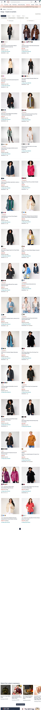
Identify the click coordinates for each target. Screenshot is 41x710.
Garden (32, 4)
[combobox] (20, 2)
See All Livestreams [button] (20, 704)
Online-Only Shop (21, 4)
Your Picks (6, 4)
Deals (2, 4)
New (10, 4)
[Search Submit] (31, 2)
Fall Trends (14, 4)
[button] (2, 2)
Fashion (36, 4)
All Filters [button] (11, 20)
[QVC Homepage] (1, 9)
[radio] (1, 41)
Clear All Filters (38, 13)
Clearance (28, 4)
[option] (20, 7)
